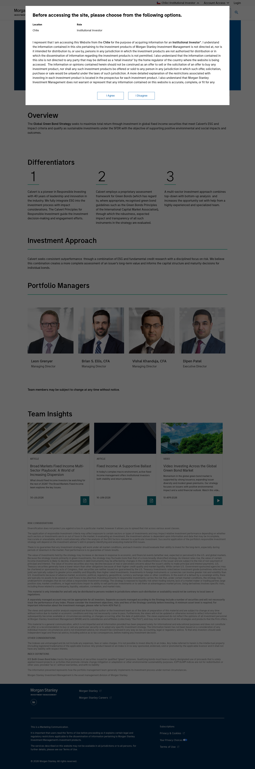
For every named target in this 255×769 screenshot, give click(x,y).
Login (237, 3)
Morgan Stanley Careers (93, 697)
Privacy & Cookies (170, 733)
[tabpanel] (128, 164)
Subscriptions (167, 726)
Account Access (214, 3)
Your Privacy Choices (171, 740)
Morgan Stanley (88, 691)
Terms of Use (168, 746)
